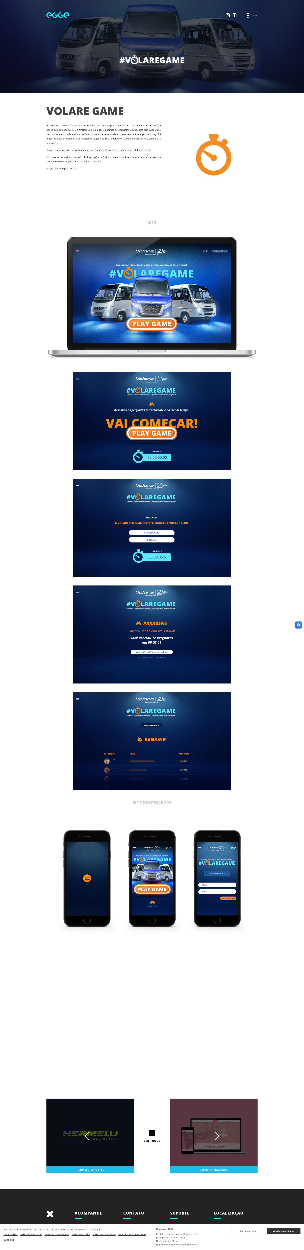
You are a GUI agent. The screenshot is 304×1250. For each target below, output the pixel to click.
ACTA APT (9, 1240)
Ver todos (152, 1140)
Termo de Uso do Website (57, 1234)
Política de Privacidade (31, 1234)
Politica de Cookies (81, 1234)
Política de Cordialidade (104, 1234)
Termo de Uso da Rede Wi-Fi (132, 1234)
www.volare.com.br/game (152, 1011)
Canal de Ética (11, 1234)
